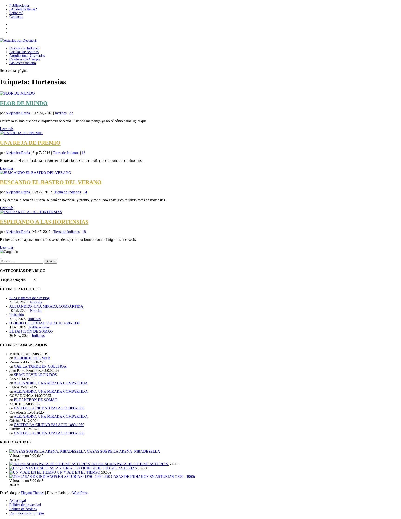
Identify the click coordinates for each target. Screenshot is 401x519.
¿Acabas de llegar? (23, 9)
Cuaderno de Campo (24, 59)
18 (84, 232)
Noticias (36, 302)
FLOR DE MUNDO (24, 103)
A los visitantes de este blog (29, 298)
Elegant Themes (32, 493)
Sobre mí (16, 13)
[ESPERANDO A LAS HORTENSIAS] (31, 212)
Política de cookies (23, 509)
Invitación (16, 315)
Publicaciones (19, 5)
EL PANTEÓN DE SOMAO (31, 331)
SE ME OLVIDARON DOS (35, 375)
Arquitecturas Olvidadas (27, 55)
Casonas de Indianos (24, 48)
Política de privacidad (25, 505)
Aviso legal (17, 501)
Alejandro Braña (18, 113)
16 (83, 153)
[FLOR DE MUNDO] (17, 93)
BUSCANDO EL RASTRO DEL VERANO (51, 182)
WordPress (80, 493)
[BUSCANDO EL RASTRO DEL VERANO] (35, 173)
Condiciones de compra (26, 513)
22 (71, 113)
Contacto (16, 17)
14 (85, 192)
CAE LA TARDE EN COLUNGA (40, 366)
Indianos (34, 319)
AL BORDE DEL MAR (32, 358)
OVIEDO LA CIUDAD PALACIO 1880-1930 (44, 323)
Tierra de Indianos (66, 153)
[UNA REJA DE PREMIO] (21, 133)
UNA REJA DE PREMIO (30, 143)
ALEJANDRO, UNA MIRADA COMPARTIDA (46, 306)
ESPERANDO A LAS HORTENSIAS (44, 222)
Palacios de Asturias (24, 52)
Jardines (61, 113)
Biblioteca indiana (22, 63)
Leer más (6, 129)
